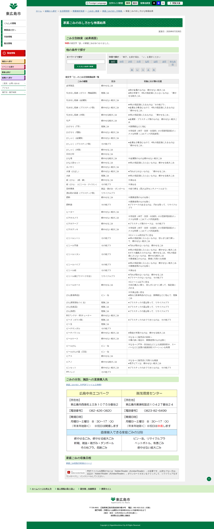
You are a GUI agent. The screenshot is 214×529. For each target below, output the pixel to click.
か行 (122, 61)
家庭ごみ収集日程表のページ (79, 463)
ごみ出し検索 (93, 11)
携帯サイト (106, 489)
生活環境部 (65, 11)
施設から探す (7, 61)
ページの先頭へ (209, 479)
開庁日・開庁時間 (9, 92)
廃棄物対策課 (78, 11)
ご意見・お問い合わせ (11, 83)
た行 (139, 61)
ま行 (164, 61)
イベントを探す (8, 67)
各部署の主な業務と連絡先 (120, 515)
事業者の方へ (10, 30)
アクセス (5, 88)
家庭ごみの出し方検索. (112, 11)
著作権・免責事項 (88, 489)
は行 (156, 61)
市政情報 (8, 37)
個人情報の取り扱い (66, 489)
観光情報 (8, 43)
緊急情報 (11, 53)
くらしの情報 (10, 23)
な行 (147, 61)
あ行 (113, 61)
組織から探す (7, 78)
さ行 (130, 61)
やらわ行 (173, 63)
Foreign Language (97, 3)
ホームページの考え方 (42, 489)
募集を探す (6, 72)
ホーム (39, 11)
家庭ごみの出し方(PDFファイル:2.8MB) (83, 385)
